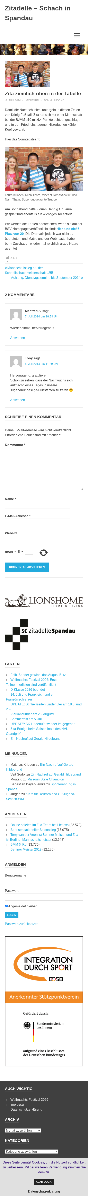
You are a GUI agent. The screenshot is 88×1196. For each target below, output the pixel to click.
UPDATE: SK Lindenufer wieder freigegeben (42, 724)
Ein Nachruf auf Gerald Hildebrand (35, 738)
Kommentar (15, 445)
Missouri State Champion (45, 779)
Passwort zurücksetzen (21, 924)
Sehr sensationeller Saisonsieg (33, 830)
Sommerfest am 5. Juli (26, 719)
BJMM (48, 100)
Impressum (18, 1104)
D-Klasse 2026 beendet (27, 689)
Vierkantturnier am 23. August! (32, 714)
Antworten (17, 338)
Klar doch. (44, 1181)
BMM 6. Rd (18, 844)
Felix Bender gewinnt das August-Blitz (38, 675)
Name (10, 499)
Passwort (11, 890)
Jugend (58, 100)
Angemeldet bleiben (22, 906)
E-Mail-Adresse (17, 516)
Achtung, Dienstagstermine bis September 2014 (45, 277)
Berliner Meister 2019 (26, 849)
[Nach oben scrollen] (80, 1188)
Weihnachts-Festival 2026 (29, 1099)
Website (11, 533)
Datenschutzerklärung (26, 1109)
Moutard (32, 100)
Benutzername (15, 875)
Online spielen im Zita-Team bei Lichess (39, 825)
